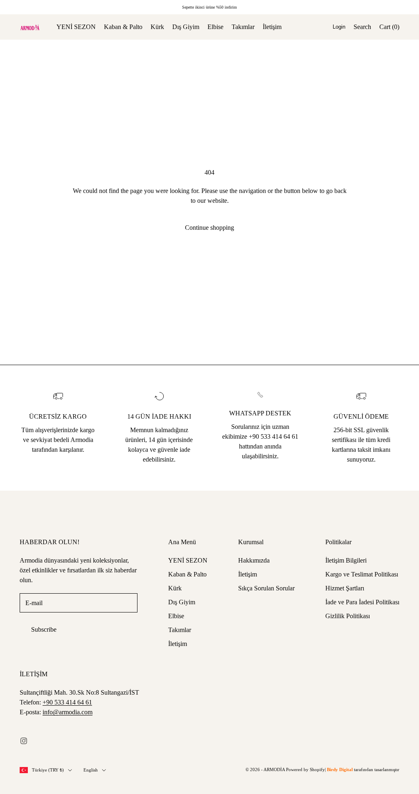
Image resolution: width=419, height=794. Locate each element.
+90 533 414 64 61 (67, 702)
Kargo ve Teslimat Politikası (361, 574)
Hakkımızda (254, 560)
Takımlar (243, 26)
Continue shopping (209, 227)
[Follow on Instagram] (24, 741)
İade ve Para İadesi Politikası (362, 602)
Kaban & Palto (123, 26)
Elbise (215, 26)
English (90, 769)
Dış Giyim (185, 26)
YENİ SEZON (76, 26)
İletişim (272, 26)
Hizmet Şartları (344, 588)
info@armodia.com (67, 712)
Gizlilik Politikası (347, 615)
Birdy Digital (340, 769)
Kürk (157, 26)
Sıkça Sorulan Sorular (266, 588)
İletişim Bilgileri (346, 560)
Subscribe (43, 629)
